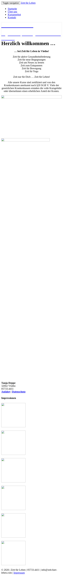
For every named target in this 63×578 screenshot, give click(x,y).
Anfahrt (5, 391)
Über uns (12, 11)
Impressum (19, 572)
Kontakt (12, 17)
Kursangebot (14, 14)
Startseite (12, 8)
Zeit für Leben (28, 2)
